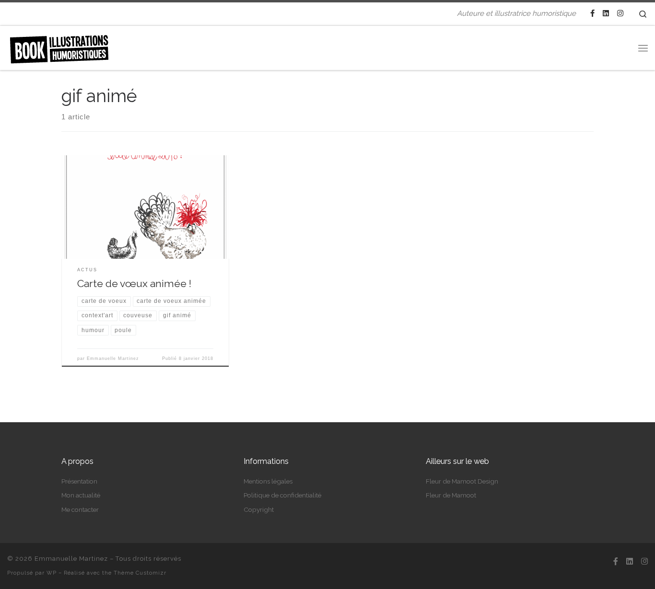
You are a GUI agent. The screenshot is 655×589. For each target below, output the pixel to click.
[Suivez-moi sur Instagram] (620, 13)
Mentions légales (268, 481)
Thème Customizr (140, 572)
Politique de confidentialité (282, 495)
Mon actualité (80, 495)
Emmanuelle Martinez (113, 358)
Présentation (79, 481)
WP (52, 572)
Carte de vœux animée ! (134, 283)
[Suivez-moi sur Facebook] (592, 13)
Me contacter (80, 509)
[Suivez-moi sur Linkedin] (606, 13)
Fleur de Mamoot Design (462, 481)
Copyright (259, 509)
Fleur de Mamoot (451, 495)
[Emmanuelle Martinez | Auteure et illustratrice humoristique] (59, 46)
